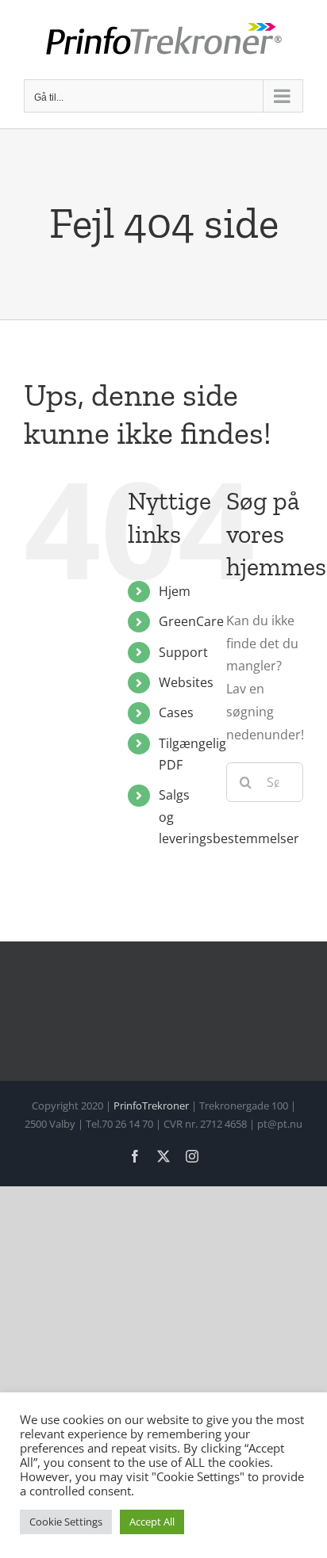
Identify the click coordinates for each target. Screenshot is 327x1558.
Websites (186, 682)
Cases (176, 712)
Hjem (174, 591)
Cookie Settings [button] (65, 1521)
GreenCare (191, 621)
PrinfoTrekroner (151, 1105)
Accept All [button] (152, 1521)
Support (183, 652)
